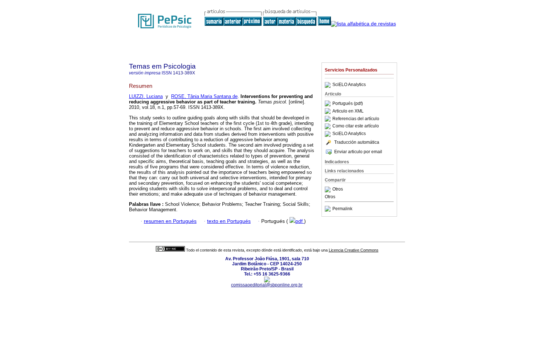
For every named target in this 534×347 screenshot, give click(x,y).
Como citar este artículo (355, 126)
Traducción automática (356, 142)
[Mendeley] (328, 189)
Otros (337, 189)
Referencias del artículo (355, 118)
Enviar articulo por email (358, 151)
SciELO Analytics (349, 84)
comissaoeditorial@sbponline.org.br (267, 284)
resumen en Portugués (170, 221)
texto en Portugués (229, 221)
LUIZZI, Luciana (146, 96)
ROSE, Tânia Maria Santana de (204, 96)
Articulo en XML (348, 111)
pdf (299, 221)
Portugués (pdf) (347, 103)
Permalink (342, 208)
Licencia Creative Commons (354, 250)
